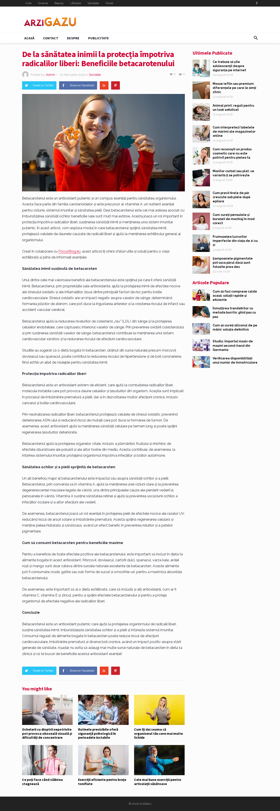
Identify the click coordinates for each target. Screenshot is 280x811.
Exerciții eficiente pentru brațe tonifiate (102, 781)
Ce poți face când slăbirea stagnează (42, 781)
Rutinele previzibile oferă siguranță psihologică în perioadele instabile (98, 733)
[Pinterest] (115, 85)
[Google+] (104, 85)
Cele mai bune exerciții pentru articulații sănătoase (157, 781)
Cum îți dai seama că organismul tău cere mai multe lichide (158, 733)
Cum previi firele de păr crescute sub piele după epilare (231, 197)
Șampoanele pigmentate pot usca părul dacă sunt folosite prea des (233, 263)
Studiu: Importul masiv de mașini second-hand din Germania (233, 345)
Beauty (59, 3)
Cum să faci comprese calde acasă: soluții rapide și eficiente (235, 296)
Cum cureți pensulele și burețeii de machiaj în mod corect (234, 219)
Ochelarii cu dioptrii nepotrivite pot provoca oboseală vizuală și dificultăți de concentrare (47, 733)
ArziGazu (145, 803)
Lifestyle (75, 3)
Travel (109, 3)
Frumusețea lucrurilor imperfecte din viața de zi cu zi (235, 241)
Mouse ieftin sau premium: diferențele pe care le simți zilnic (234, 88)
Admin (50, 74)
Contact (50, 38)
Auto (28, 3)
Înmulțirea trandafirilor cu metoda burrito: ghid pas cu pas (234, 312)
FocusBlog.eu (69, 251)
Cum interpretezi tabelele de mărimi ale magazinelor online (234, 131)
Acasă (29, 38)
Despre (73, 38)
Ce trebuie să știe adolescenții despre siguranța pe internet (229, 66)
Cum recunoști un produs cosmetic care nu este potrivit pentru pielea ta (232, 153)
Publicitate (98, 38)
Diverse (43, 3)
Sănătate (93, 3)
